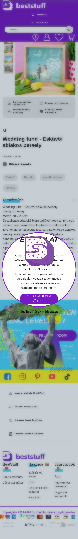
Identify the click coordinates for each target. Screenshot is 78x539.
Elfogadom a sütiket (39, 298)
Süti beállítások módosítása (39, 311)
